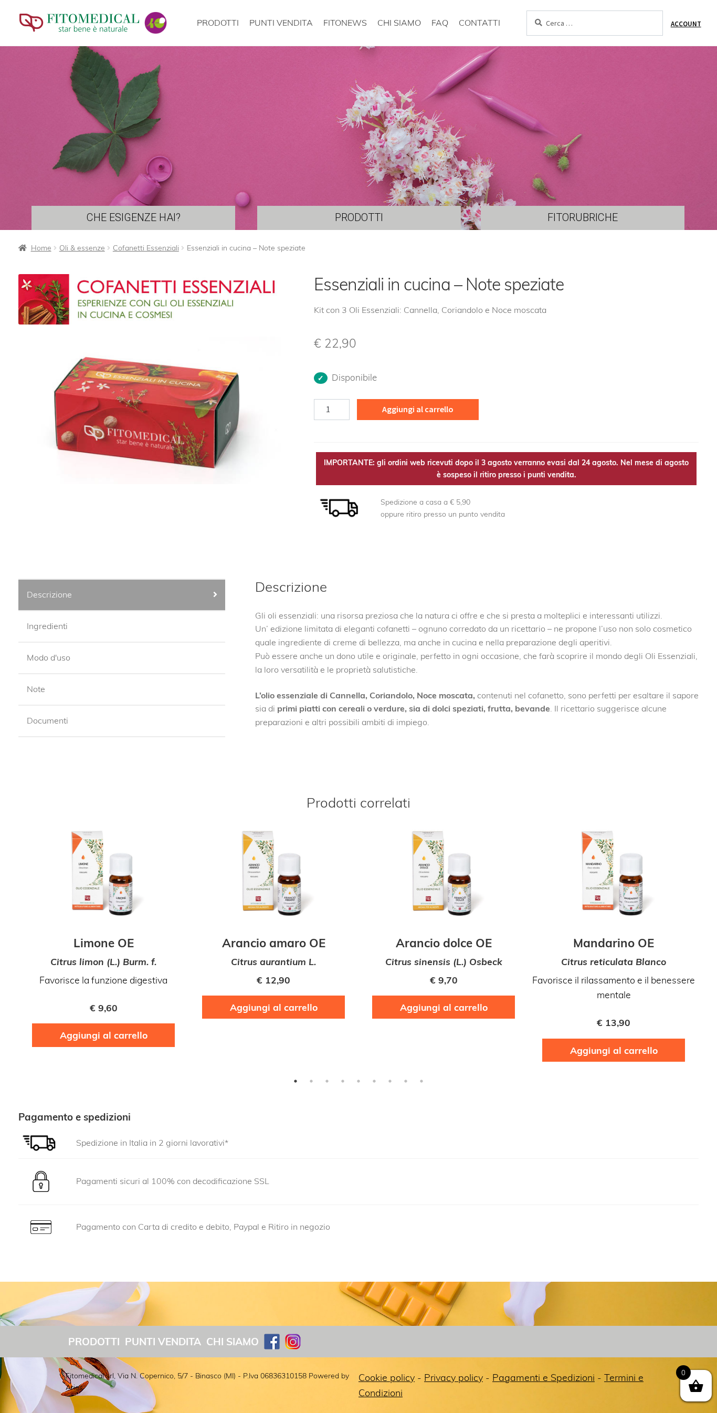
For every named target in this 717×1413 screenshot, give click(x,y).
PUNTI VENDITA (281, 22)
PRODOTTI (218, 22)
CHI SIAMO (399, 22)
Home (41, 248)
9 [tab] (421, 1081)
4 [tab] (343, 1081)
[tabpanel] (103, 941)
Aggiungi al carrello (418, 409)
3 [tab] (327, 1081)
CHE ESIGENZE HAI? (134, 217)
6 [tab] (374, 1081)
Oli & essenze (82, 248)
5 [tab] (358, 1081)
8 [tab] (405, 1081)
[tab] (121, 595)
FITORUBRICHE (582, 217)
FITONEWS (345, 22)
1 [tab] (295, 1081)
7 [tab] (390, 1081)
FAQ (439, 22)
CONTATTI (479, 22)
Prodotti (94, 1341)
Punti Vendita (163, 1341)
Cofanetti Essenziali (146, 248)
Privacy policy (453, 1378)
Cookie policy (386, 1378)
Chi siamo (232, 1341)
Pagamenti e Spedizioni (543, 1378)
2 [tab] (311, 1081)
